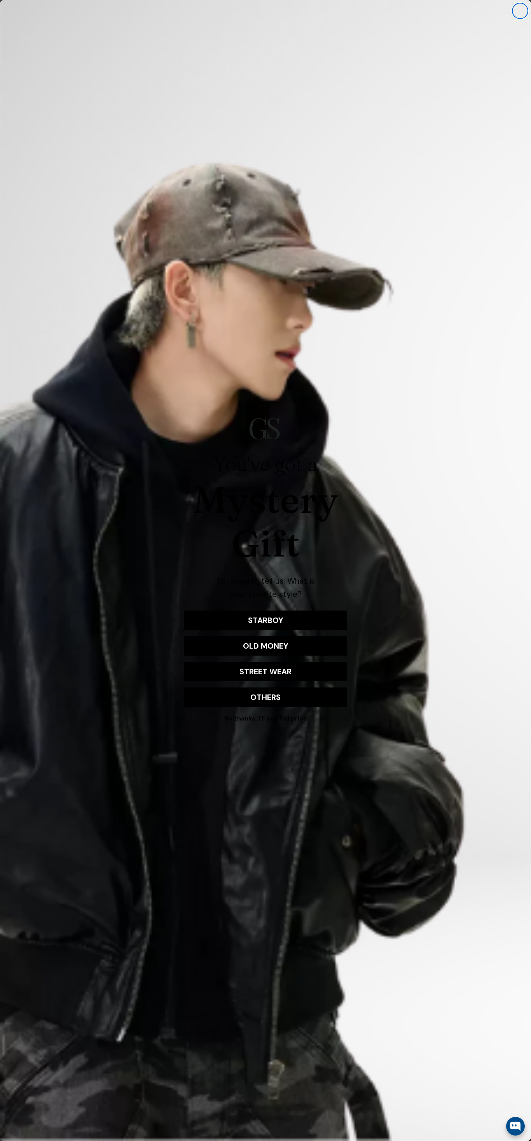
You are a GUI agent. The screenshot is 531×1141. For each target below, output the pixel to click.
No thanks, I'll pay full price (265, 718)
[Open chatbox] (515, 1126)
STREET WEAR (265, 671)
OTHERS (265, 697)
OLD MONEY (265, 646)
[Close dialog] (520, 11)
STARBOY (265, 620)
